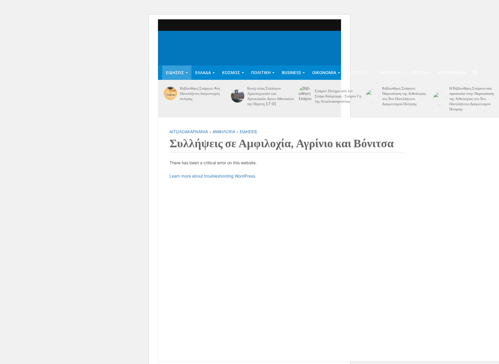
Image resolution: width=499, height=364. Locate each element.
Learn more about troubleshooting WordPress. (213, 175)
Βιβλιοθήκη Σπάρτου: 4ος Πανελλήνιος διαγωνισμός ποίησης (200, 93)
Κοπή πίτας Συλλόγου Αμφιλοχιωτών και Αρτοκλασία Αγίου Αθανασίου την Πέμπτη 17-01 (270, 96)
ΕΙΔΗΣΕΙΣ (175, 72)
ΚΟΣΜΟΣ (231, 72)
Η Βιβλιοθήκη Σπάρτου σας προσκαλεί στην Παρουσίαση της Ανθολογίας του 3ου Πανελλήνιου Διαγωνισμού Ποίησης (471, 98)
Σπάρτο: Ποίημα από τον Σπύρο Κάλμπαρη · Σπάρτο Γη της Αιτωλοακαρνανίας (338, 95)
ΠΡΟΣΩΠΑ (357, 72)
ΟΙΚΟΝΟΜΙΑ (324, 72)
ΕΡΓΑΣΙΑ (419, 72)
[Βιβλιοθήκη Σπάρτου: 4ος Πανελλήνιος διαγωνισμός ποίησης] (170, 93)
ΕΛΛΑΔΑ (203, 72)
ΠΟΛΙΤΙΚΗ (261, 72)
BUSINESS (291, 72)
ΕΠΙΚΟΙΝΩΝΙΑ (452, 72)
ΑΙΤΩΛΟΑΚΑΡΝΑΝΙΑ (189, 131)
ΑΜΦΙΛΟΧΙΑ (224, 131)
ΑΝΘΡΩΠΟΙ (390, 72)
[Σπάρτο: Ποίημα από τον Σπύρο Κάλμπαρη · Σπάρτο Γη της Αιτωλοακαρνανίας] (305, 96)
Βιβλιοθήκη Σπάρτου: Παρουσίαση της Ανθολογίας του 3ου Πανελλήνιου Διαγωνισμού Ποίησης (404, 96)
